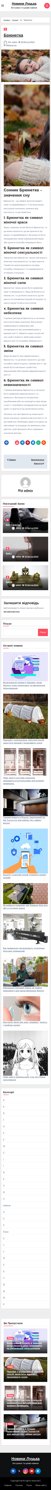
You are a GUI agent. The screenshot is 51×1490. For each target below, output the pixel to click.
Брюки (12, 460)
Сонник (19, 1485)
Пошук (7, 624)
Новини (7, 1205)
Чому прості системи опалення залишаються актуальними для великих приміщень (23, 781)
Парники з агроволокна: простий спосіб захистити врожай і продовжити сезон (25, 1374)
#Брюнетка (11, 45)
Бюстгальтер (13, 525)
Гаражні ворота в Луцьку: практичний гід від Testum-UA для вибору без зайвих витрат (24, 820)
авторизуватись (12, 611)
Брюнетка (13, 36)
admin (14, 42)
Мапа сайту (41, 1485)
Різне (5, 1232)
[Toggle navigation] (2, 5)
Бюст (9, 554)
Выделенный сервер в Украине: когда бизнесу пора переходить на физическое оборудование (24, 686)
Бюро (9, 582)
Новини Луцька (24, 4)
